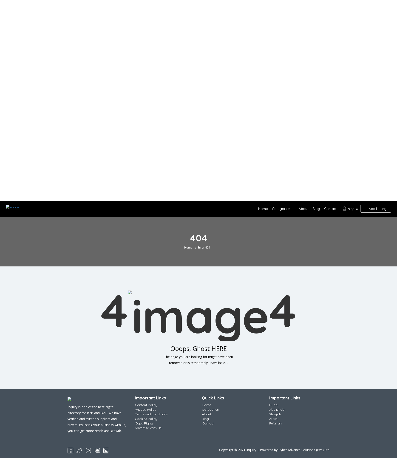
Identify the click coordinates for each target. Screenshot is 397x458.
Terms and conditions (151, 414)
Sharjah (275, 414)
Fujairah (275, 423)
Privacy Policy (145, 409)
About (303, 208)
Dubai (273, 405)
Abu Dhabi (277, 409)
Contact (330, 208)
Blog (316, 208)
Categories (281, 208)
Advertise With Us (148, 428)
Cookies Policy (146, 419)
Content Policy (146, 405)
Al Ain (273, 419)
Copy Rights (144, 423)
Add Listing (377, 208)
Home (263, 208)
